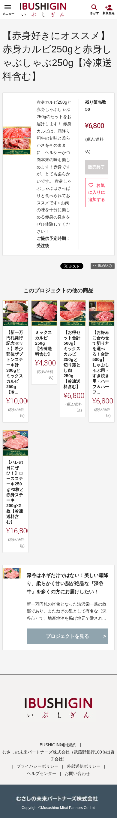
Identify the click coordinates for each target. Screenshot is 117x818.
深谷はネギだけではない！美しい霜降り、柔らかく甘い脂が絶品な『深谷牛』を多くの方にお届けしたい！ (67, 583)
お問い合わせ (77, 773)
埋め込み (105, 266)
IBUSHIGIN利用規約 (57, 744)
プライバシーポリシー (37, 766)
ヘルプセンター (41, 773)
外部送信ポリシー (83, 766)
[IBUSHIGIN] (43, 9)
